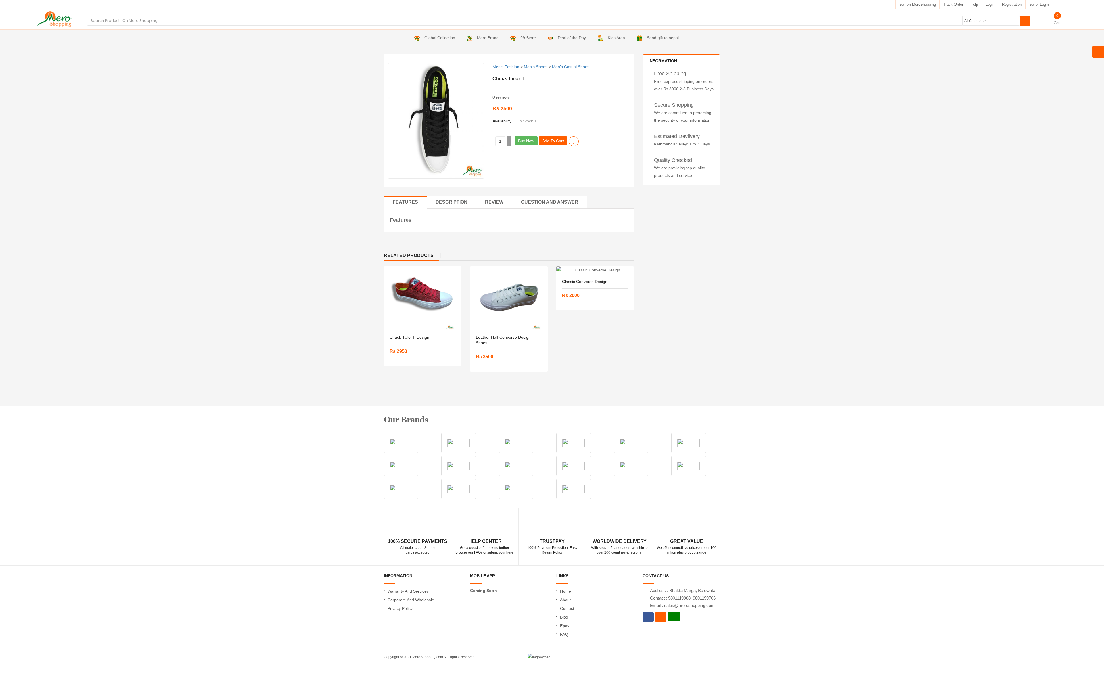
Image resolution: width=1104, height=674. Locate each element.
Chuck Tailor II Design (409, 337)
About (565, 600)
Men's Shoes (535, 66)
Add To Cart (553, 141)
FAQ (564, 634)
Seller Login (1039, 4)
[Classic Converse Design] (595, 270)
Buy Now (526, 141)
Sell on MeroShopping (917, 4)
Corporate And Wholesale (411, 600)
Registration (1012, 4)
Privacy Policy (400, 608)
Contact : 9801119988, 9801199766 (683, 598)
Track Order (953, 4)
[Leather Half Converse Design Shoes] (509, 298)
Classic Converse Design (584, 281)
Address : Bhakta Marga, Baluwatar (683, 590)
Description (451, 202)
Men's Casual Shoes (570, 66)
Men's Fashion (505, 66)
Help (974, 4)
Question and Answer (549, 202)
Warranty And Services (408, 591)
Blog (564, 617)
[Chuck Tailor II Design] (422, 298)
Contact (567, 608)
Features (405, 202)
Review (494, 202)
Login (990, 4)
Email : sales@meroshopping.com (682, 605)
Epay (564, 625)
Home (565, 591)
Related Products (409, 255)
